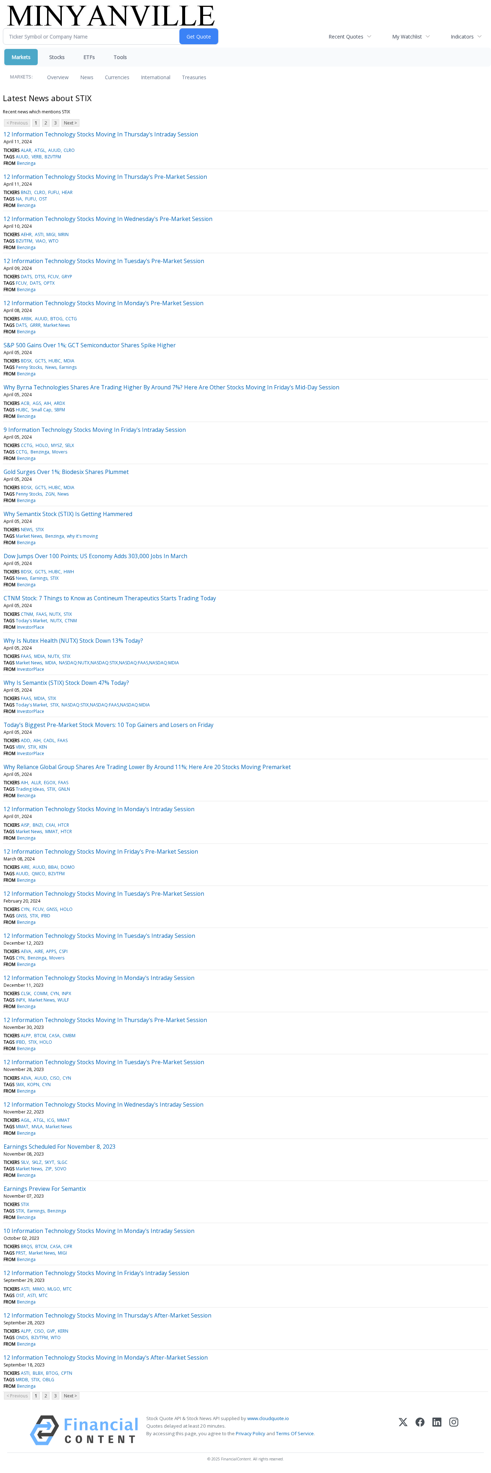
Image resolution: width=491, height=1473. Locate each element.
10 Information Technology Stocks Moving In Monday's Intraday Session (99, 1231)
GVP (51, 1331)
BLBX (38, 1373)
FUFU (53, 192)
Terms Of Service (295, 1433)
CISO (55, 1078)
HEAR (67, 192)
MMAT (51, 831)
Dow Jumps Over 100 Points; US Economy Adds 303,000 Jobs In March (95, 556)
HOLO (42, 445)
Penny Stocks (29, 367)
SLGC (62, 1162)
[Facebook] (420, 1430)
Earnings (68, 367)
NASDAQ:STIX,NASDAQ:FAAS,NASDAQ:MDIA (105, 705)
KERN (63, 1331)
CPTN (66, 1373)
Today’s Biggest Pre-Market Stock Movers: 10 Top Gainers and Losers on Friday (109, 725)
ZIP (48, 1169)
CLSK (26, 993)
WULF (63, 1000)
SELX (69, 445)
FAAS (41, 614)
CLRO (69, 150)
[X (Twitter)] (403, 1430)
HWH (69, 572)
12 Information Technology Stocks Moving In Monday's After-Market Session (106, 1357)
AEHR (26, 234)
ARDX (59, 403)
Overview (58, 77)
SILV (25, 1162)
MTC (67, 1289)
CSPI (63, 951)
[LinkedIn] (437, 1430)
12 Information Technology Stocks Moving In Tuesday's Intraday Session (99, 936)
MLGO (53, 1289)
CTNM (27, 614)
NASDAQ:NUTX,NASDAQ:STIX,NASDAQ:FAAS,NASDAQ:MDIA (119, 663)
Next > (70, 123)
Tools (120, 57)
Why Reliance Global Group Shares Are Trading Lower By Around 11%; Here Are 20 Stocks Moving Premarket (147, 767)
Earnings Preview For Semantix (45, 1189)
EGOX (49, 783)
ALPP (26, 1036)
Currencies (117, 77)
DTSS (40, 277)
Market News (56, 325)
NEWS (26, 530)
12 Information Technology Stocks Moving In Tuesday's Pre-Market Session (104, 261)
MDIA (69, 361)
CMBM (69, 1036)
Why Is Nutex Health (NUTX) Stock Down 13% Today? (73, 641)
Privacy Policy (250, 1433)
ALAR (26, 150)
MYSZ (56, 445)
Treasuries (194, 77)
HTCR (63, 825)
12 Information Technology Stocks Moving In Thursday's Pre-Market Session (105, 177)
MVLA (37, 1127)
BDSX (26, 361)
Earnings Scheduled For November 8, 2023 (60, 1147)
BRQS (26, 1246)
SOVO (60, 1169)
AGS (37, 403)
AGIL (25, 1120)
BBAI (53, 867)
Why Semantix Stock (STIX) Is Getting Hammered (68, 514)
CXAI (50, 825)
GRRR (35, 325)
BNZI (26, 192)
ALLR (36, 783)
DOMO (68, 867)
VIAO (41, 241)
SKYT (49, 1162)
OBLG (48, 1380)
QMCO (38, 874)
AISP (25, 825)
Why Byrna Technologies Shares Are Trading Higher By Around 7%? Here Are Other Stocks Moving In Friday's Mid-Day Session (171, 387)
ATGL (40, 150)
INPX (66, 993)
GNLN (64, 789)
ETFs (89, 57)
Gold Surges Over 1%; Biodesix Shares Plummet (66, 472)
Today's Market (31, 621)
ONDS (22, 1337)
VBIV (20, 747)
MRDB (22, 1380)
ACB (25, 403)
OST (43, 199)
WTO (54, 241)
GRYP (66, 277)
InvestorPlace (30, 627)
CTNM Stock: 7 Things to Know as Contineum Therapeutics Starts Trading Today (110, 598)
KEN (43, 747)
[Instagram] (453, 1430)
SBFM (59, 410)
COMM (40, 993)
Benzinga (26, 163)
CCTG (71, 319)
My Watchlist (407, 36)
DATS (26, 277)
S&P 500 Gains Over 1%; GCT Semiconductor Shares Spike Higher (90, 345)
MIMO (39, 1289)
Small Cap (41, 410)
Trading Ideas (30, 789)
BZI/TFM (53, 157)
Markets (21, 57)
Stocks (57, 57)
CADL (49, 740)
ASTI (39, 234)
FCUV (53, 277)
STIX (40, 530)
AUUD (54, 150)
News (86, 77)
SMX (20, 1084)
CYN (25, 909)
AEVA (26, 951)
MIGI (50, 234)
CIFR (68, 1246)
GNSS (51, 909)
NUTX (55, 614)
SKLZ (37, 1162)
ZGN (50, 494)
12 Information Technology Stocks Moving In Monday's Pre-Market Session (103, 303)
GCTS (40, 361)
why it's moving (82, 536)
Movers (59, 452)
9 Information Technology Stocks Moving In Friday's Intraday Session (95, 430)
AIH (47, 403)
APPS (51, 951)
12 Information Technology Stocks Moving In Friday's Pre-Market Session (101, 851)
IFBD (45, 916)
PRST (21, 1253)
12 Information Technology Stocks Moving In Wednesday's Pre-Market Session (108, 219)
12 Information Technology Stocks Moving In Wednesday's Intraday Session (103, 1104)
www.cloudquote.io (268, 1418)
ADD (25, 740)
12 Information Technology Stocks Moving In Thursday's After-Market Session (107, 1315)
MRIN (63, 234)
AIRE (25, 867)
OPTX (49, 283)
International (155, 77)
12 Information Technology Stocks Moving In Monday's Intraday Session (99, 809)
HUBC (55, 361)
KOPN (33, 1084)
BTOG (56, 319)
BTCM (40, 1036)
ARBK (26, 319)
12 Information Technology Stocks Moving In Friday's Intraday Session (96, 1273)
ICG (50, 1120)
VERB (37, 157)
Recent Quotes (346, 36)
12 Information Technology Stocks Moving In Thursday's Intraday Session (101, 134)
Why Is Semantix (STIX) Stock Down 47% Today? (66, 683)
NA (19, 199)
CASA (54, 1036)
